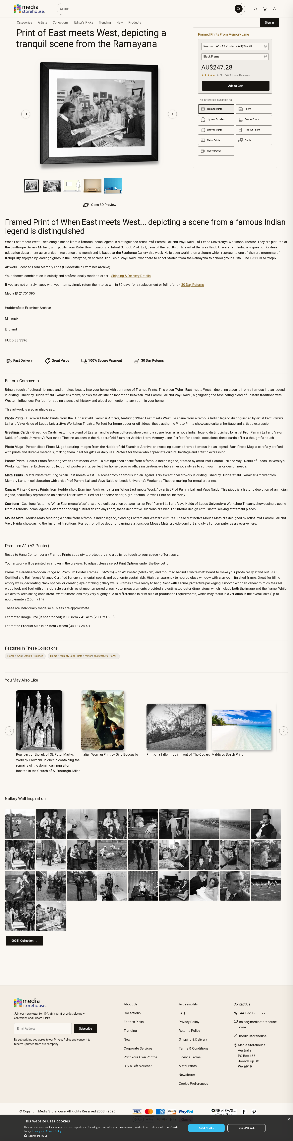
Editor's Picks (83, 22)
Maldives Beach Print (227, 754)
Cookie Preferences (193, 1083)
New (119, 22)
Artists (28, 655)
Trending (105, 22)
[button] (103, 1135)
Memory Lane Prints (71, 655)
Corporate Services (138, 1048)
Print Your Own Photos (140, 1057)
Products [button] (134, 22)
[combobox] (146, 8)
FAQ (182, 1013)
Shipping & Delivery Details (131, 276)
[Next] (172, 114)
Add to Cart (235, 86)
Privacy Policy (189, 1022)
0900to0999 (101, 655)
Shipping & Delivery (193, 1039)
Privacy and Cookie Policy (46, 1131)
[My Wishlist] (255, 8)
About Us (131, 1004)
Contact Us (242, 1004)
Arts (19, 655)
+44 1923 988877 (251, 1013)
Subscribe (85, 1028)
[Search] (239, 9)
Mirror (88, 655)
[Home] (32, 8)
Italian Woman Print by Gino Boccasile (109, 754)
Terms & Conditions (193, 1048)
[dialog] (146, 1128)
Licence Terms (190, 1057)
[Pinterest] (254, 1114)
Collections (61, 22)
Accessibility (188, 1004)
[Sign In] (274, 8)
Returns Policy (189, 1031)
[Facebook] (244, 1114)
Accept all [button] (206, 1128)
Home (10, 655)
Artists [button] (42, 22)
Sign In (269, 22)
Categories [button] (24, 22)
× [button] (288, 1119)
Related (38, 655)
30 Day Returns (192, 285)
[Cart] (265, 8)
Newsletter (187, 1075)
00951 (113, 655)
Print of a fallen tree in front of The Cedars (178, 754)
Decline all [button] (247, 1128)
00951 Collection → (24, 941)
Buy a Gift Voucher (138, 1066)
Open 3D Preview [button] (103, 205)
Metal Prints (188, 1066)
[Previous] (25, 114)
